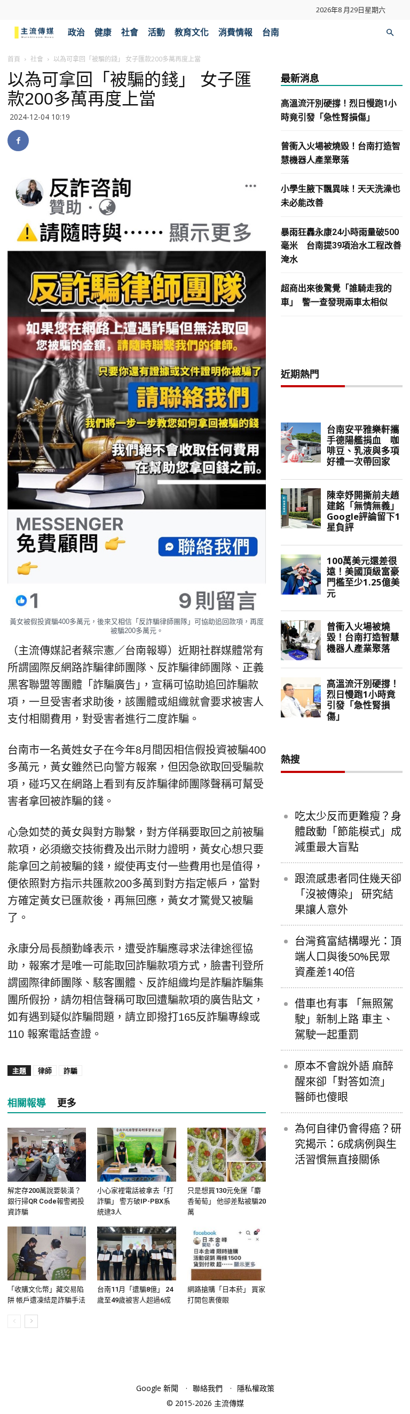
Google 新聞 (157, 1388)
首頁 (13, 59)
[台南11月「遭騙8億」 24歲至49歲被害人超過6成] (136, 1253)
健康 (103, 32)
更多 (66, 1102)
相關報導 (26, 1102)
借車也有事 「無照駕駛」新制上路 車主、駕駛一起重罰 (344, 1019)
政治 (76, 32)
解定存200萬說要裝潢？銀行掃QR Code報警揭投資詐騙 (45, 1201)
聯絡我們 (208, 1388)
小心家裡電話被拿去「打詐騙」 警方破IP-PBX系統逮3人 (135, 1201)
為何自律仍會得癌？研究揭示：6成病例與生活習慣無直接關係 (348, 1144)
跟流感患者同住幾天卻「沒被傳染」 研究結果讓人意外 (348, 894)
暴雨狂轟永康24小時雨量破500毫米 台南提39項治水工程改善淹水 (341, 245)
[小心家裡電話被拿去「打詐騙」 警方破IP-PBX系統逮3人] (136, 1155)
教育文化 (192, 32)
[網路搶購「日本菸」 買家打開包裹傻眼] (226, 1253)
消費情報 (235, 32)
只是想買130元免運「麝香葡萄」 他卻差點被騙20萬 (226, 1201)
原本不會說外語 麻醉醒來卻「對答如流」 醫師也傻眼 (344, 1081)
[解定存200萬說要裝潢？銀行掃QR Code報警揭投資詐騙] (46, 1155)
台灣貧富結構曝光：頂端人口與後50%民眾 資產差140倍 (348, 956)
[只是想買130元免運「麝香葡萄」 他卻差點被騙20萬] (226, 1155)
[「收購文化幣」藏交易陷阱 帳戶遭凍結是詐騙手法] (46, 1253)
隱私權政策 (255, 1388)
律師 (45, 1070)
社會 (129, 32)
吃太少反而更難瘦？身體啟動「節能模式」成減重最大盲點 (348, 831)
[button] (390, 33)
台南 (270, 32)
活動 (156, 32)
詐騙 (70, 1070)
